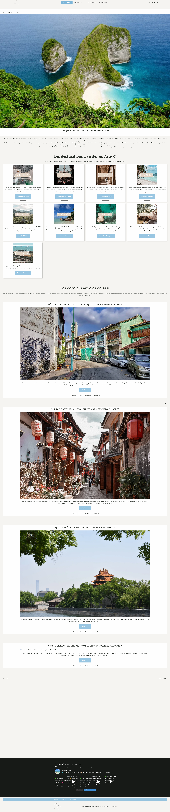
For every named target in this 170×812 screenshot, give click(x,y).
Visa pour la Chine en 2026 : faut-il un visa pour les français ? (85, 645)
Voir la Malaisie (23, 236)
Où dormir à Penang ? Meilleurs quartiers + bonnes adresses (85, 304)
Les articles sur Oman (105, 196)
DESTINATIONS (66, 2)
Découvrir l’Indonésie (147, 196)
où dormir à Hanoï (99, 145)
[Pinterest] (154, 2)
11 (11, 678)
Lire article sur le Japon (64, 196)
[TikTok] (157, 2)
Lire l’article (85, 390)
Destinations (12, 13)
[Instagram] (152, 2)
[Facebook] (149, 2)
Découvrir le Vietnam (147, 236)
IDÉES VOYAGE (92, 2)
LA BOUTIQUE (103, 2)
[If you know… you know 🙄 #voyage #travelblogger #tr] (111, 782)
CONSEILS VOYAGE (79, 2)
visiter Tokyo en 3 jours (80, 145)
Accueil (5, 13)
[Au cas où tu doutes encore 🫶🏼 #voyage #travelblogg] (98, 782)
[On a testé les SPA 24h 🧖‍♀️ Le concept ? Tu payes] (73, 782)
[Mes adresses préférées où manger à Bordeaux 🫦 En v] (61, 782)
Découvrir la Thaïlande (64, 236)
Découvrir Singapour (23, 273)
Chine (74, 513)
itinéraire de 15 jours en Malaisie (56, 145)
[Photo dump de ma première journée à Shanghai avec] (86, 782)
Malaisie (74, 395)
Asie (81, 395)
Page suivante (163, 678)
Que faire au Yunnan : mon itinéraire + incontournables (85, 409)
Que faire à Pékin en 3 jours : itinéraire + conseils (85, 527)
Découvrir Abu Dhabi (23, 196)
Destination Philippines (105, 236)
